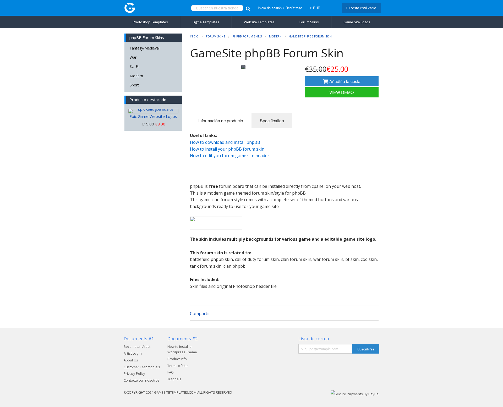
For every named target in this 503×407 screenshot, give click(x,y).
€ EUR (315, 7)
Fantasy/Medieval (145, 48)
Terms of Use (178, 365)
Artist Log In (133, 353)
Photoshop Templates (150, 22)
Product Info (177, 358)
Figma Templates (206, 22)
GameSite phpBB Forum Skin (310, 36)
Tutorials (174, 379)
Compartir (200, 313)
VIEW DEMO (341, 92)
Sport (134, 84)
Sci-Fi (134, 66)
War (133, 57)
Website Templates (259, 22)
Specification (272, 121)
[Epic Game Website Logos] (153, 111)
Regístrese (294, 7)
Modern (136, 75)
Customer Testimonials (142, 367)
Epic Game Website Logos (153, 116)
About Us (131, 360)
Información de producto (220, 121)
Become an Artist (137, 346)
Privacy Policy (134, 373)
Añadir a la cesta (344, 81)
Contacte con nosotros (142, 380)
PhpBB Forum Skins (247, 36)
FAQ (170, 372)
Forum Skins (309, 22)
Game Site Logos (356, 22)
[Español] (330, 8)
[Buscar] (247, 8)
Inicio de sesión (270, 7)
